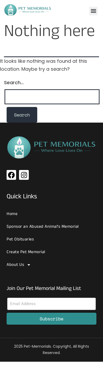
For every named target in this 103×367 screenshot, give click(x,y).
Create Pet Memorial (26, 252)
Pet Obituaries (20, 239)
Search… (14, 82)
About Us (15, 265)
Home (12, 214)
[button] (93, 11)
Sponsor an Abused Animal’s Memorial (43, 226)
